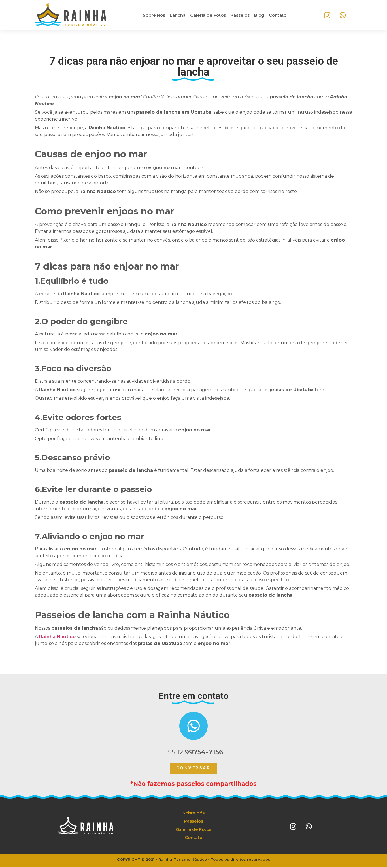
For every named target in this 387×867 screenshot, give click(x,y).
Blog (259, 15)
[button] (194, 768)
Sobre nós (193, 813)
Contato (277, 15)
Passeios (240, 15)
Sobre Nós (154, 15)
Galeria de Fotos (208, 15)
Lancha (178, 15)
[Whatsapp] (343, 15)
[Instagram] (327, 15)
